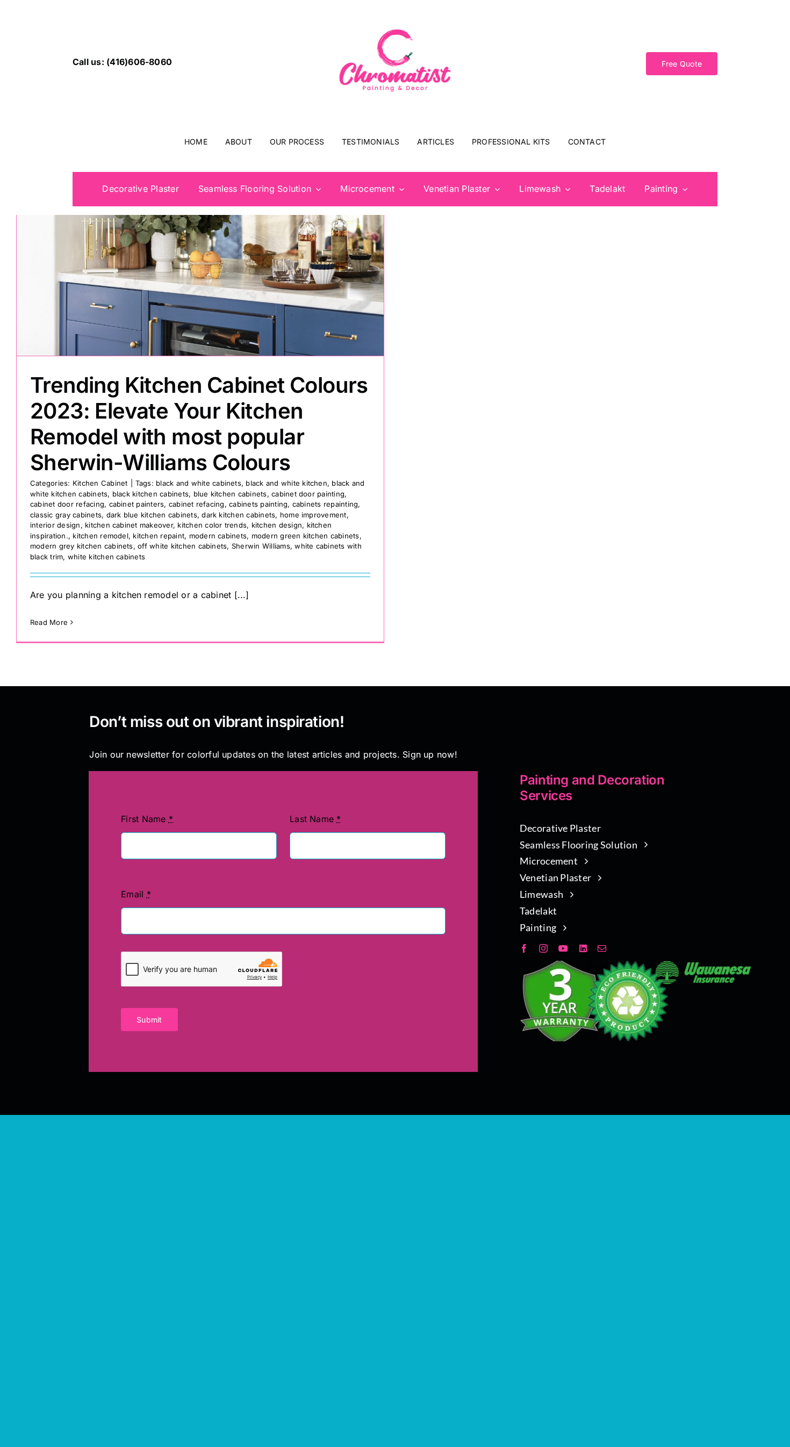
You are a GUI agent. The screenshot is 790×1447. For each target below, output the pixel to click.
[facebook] (524, 948)
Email (136, 894)
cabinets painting (258, 504)
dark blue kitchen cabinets (151, 514)
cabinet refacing (197, 504)
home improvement (313, 514)
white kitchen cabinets (106, 556)
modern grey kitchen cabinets (81, 546)
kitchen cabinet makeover (129, 525)
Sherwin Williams (261, 546)
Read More (49, 622)
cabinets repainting (325, 504)
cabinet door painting (307, 493)
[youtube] (563, 948)
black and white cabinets (198, 483)
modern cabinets (218, 535)
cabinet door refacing (67, 504)
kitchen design (277, 525)
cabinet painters (136, 504)
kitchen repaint (158, 535)
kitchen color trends (212, 525)
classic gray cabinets (66, 514)
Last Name (315, 819)
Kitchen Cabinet (100, 483)
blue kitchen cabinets (230, 493)
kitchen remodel (100, 535)
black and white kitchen (286, 483)
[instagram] (543, 948)
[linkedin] (583, 948)
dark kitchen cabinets (238, 514)
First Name (147, 819)
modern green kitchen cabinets (306, 535)
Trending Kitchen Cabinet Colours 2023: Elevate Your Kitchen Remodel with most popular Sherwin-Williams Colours (199, 424)
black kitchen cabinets (150, 493)
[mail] (602, 948)
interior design (55, 525)
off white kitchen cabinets (182, 546)
